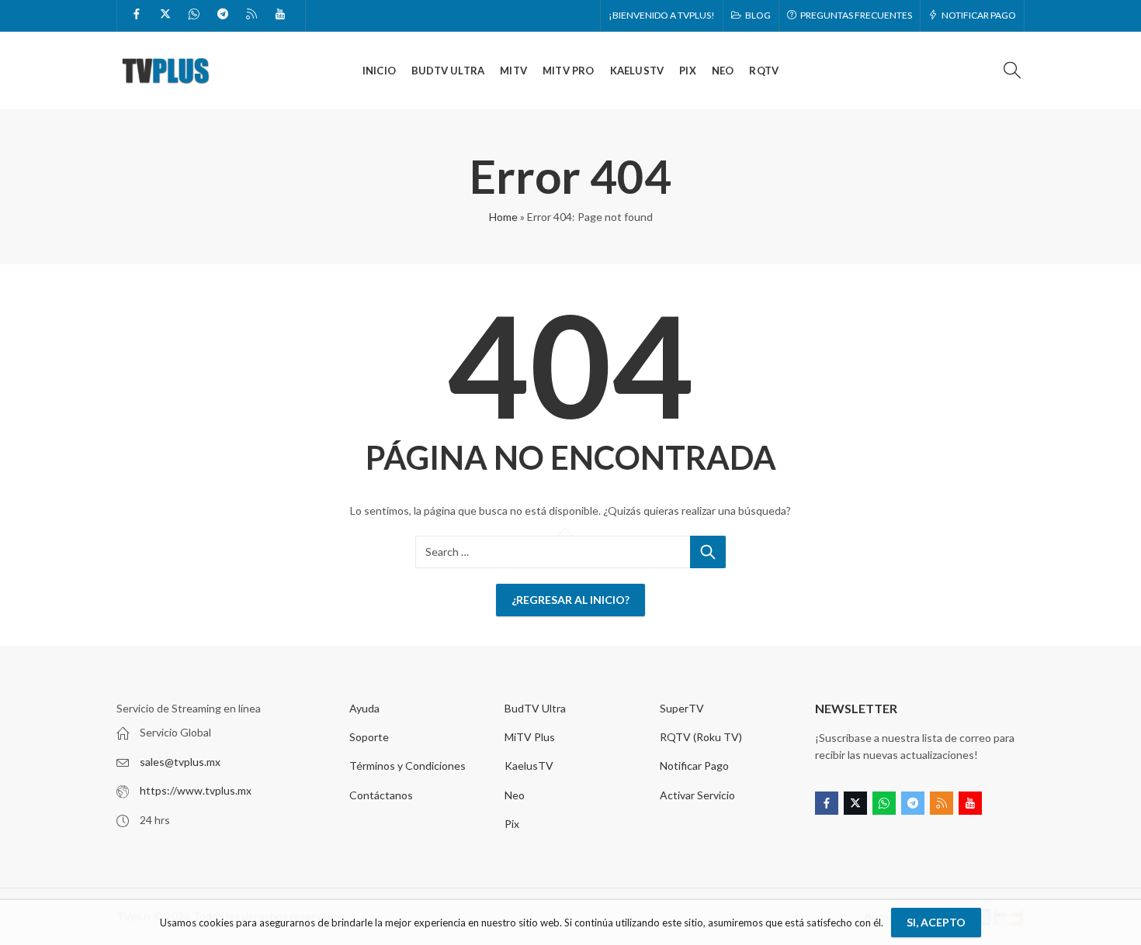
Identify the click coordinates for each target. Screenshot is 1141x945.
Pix (512, 823)
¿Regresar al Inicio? (570, 599)
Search (708, 552)
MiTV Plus (530, 736)
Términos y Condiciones (407, 765)
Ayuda (364, 708)
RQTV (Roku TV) (701, 736)
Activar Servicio (697, 795)
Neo (515, 795)
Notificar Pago (694, 765)
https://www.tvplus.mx (195, 790)
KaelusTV (529, 765)
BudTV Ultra (535, 708)
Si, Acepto (936, 922)
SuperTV (682, 708)
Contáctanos (381, 795)
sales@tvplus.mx (180, 761)
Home (503, 216)
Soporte (369, 736)
